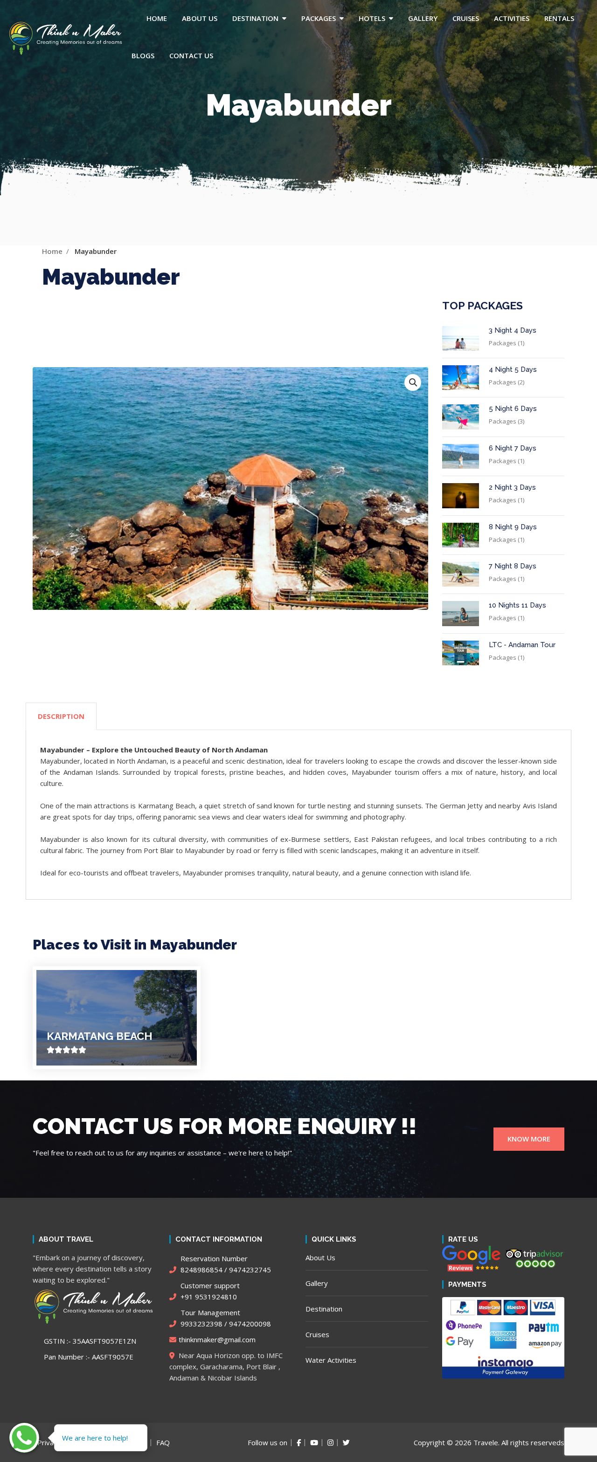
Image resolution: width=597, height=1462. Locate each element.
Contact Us (191, 55)
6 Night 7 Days (512, 448)
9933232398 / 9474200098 (225, 1318)
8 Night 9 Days (513, 527)
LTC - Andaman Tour (522, 645)
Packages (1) (506, 343)
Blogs (143, 55)
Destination (255, 18)
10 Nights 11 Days (517, 605)
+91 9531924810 (209, 1291)
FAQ (163, 1442)
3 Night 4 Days (512, 330)
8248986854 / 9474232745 (225, 1264)
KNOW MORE (528, 1138)
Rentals (559, 18)
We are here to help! (95, 1437)
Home (156, 18)
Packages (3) (506, 421)
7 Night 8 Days (512, 566)
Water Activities (330, 1360)
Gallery (422, 18)
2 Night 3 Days (512, 487)
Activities (511, 18)
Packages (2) (506, 382)
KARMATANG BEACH (100, 1036)
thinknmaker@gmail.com (217, 1339)
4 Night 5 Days (513, 369)
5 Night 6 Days (513, 408)
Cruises (465, 18)
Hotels (372, 18)
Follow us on (267, 1442)
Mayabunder (96, 251)
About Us (199, 18)
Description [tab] (61, 716)
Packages (318, 18)
